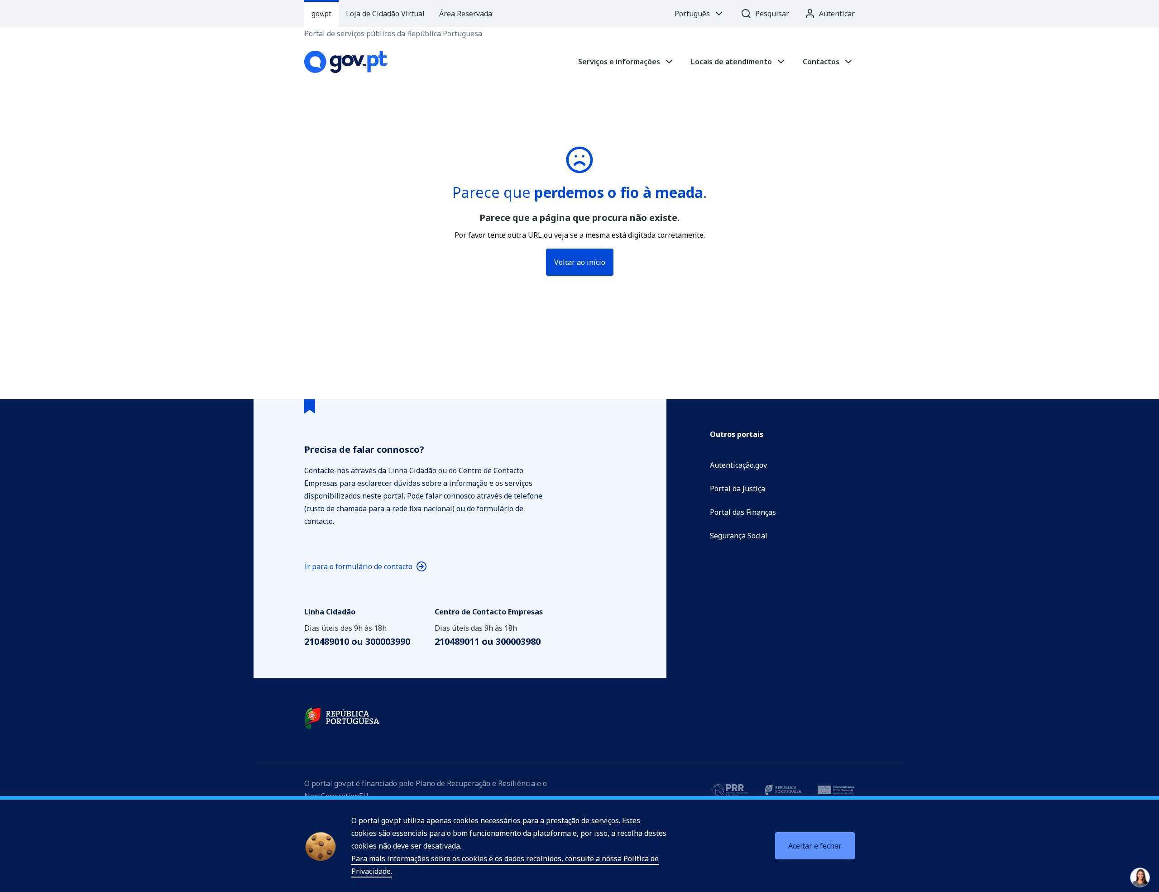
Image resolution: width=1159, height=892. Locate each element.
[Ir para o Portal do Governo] (342, 718)
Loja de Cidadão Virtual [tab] (385, 14)
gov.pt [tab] (321, 14)
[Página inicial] (346, 62)
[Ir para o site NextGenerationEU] (836, 790)
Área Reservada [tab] (465, 14)
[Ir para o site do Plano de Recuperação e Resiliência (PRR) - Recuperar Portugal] (731, 790)
